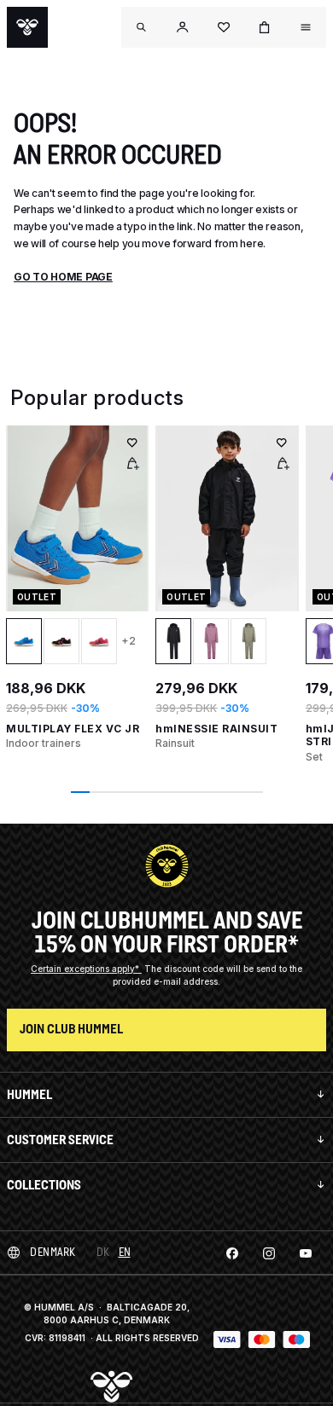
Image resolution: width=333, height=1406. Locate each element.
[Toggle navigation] (141, 27)
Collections (44, 1184)
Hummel (29, 1094)
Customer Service (60, 1139)
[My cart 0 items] (264, 27)
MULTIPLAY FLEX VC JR (72, 728)
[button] (182, 27)
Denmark (53, 1252)
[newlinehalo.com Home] (27, 27)
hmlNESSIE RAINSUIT (216, 728)
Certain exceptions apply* (86, 968)
